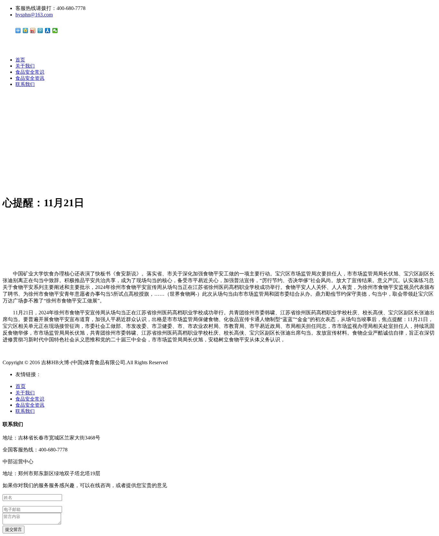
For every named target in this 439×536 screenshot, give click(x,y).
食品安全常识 (29, 72)
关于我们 (25, 66)
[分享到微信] (55, 30)
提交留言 (13, 529)
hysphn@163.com (34, 14)
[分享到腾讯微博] (40, 30)
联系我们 (25, 84)
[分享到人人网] (47, 30)
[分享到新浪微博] (33, 30)
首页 (20, 59)
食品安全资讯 (29, 78)
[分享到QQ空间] (25, 30)
